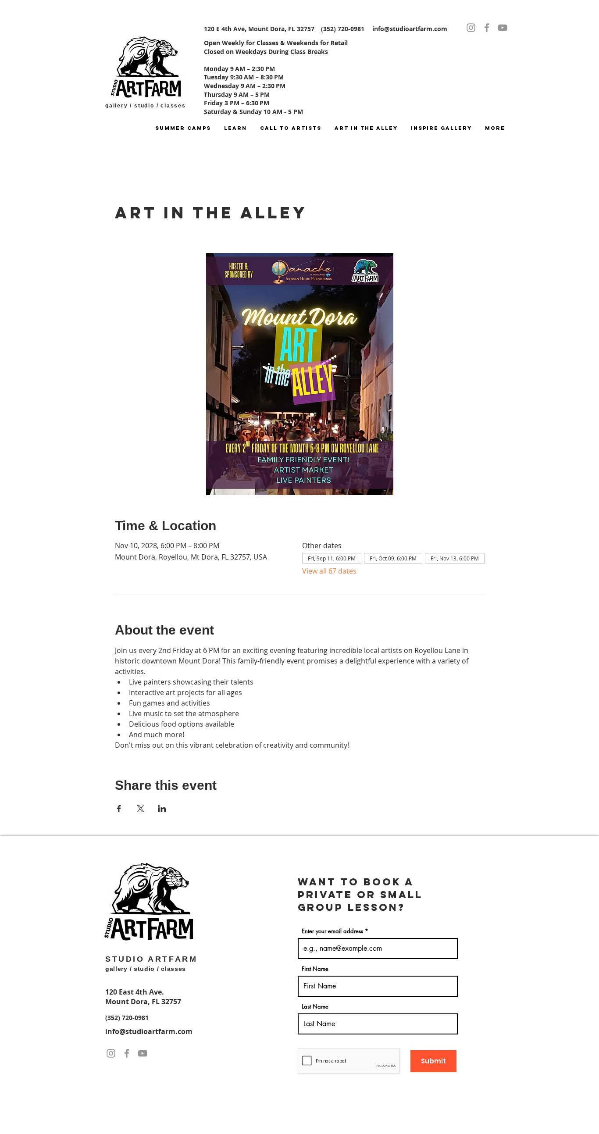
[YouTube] (502, 27)
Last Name (315, 1006)
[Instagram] (471, 27)
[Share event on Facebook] (119, 808)
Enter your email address (332, 931)
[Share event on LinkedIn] (162, 808)
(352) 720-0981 (127, 1017)
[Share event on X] (140, 808)
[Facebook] (486, 27)
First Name (315, 969)
